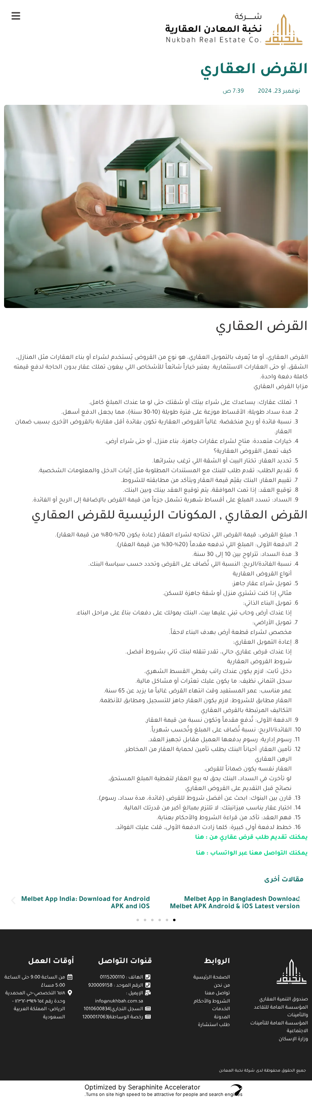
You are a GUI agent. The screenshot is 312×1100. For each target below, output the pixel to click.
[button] (13, 901)
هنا (199, 838)
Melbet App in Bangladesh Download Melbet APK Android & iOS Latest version (235, 903)
